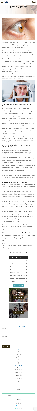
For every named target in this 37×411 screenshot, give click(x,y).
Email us (18, 364)
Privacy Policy (18, 399)
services (12, 260)
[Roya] (18, 408)
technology (13, 281)
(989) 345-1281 (18, 361)
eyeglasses (13, 266)
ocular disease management (17, 278)
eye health (13, 269)
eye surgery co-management (17, 275)
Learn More (17, 297)
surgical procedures (15, 272)
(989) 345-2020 (18, 357)
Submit (4, 346)
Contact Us (17, 312)
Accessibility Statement (18, 396)
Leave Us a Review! (18, 285)
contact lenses (14, 263)
